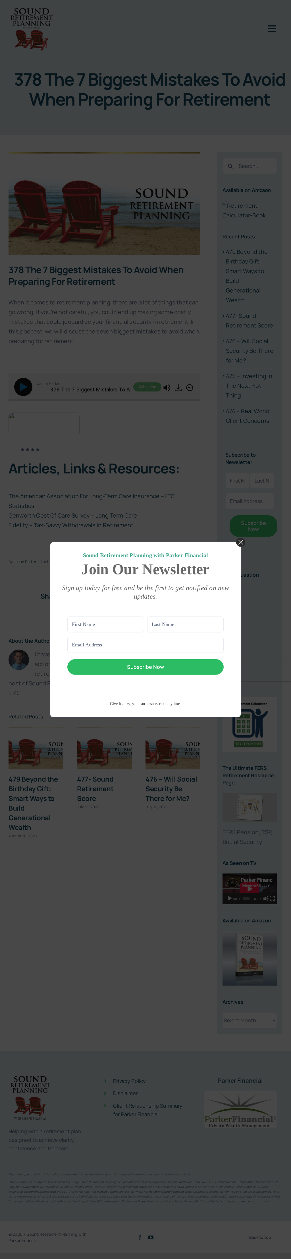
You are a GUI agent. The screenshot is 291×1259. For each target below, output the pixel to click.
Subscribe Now (145, 666)
